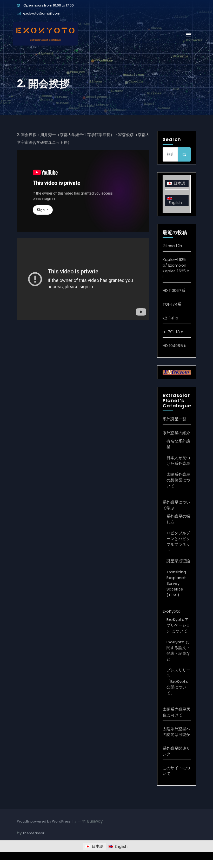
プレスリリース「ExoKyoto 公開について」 (178, 681)
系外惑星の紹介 (176, 432)
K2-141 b (170, 318)
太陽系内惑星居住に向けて (176, 712)
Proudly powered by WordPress (44, 821)
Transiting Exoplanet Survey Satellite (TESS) (176, 583)
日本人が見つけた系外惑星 (178, 460)
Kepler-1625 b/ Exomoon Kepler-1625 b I (176, 268)
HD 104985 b (175, 345)
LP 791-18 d (173, 332)
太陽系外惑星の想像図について (178, 480)
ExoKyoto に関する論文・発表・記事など (178, 650)
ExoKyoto (172, 611)
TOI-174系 (172, 304)
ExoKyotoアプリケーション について (178, 625)
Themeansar (33, 833)
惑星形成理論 (178, 561)
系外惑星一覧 (174, 419)
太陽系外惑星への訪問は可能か (176, 731)
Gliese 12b (172, 245)
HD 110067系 (174, 290)
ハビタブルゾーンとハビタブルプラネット (178, 541)
